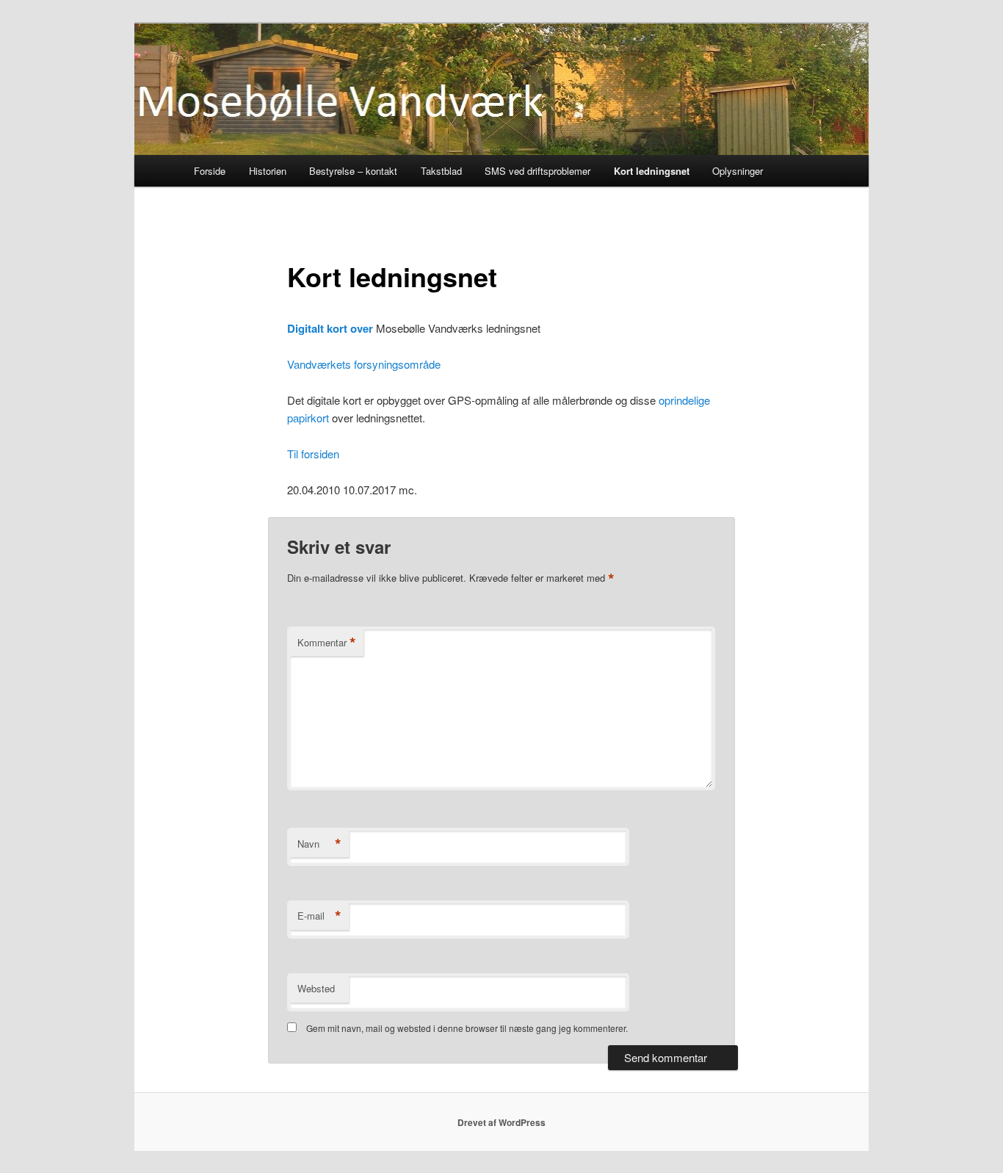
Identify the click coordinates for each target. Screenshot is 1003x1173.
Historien (267, 171)
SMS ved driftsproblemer (537, 171)
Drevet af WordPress (501, 1122)
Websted (316, 988)
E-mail (319, 916)
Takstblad (441, 171)
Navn (319, 844)
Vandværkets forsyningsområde (364, 364)
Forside (209, 171)
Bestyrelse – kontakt (353, 171)
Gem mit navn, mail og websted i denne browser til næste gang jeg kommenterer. (467, 1028)
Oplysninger (737, 171)
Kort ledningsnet (651, 171)
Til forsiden (313, 453)
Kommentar (326, 642)
